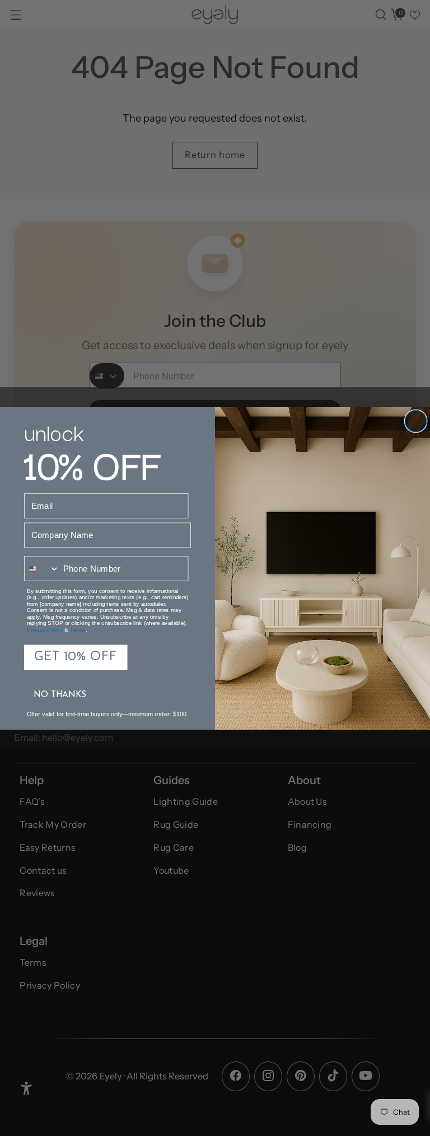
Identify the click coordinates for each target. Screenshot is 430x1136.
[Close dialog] (415, 421)
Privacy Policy (45, 629)
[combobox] (42, 569)
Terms (78, 629)
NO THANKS (60, 694)
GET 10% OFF (75, 657)
